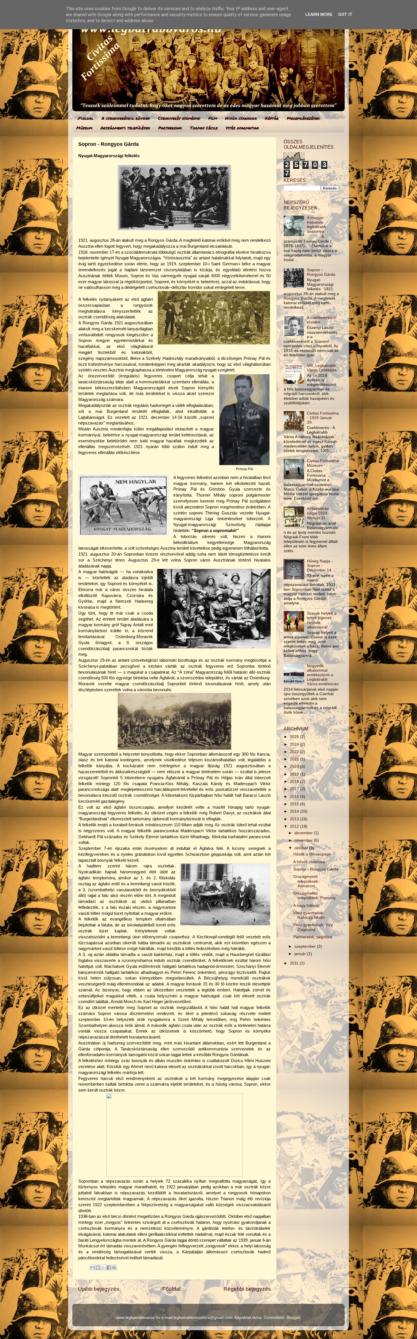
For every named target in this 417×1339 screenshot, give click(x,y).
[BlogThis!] (98, 1267)
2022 (295, 752)
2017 (295, 789)
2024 (295, 744)
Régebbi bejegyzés (247, 1289)
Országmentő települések (125, 128)
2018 (295, 781)
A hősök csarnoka (309, 862)
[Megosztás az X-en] (103, 1267)
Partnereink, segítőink (312, 937)
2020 (295, 766)
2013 (295, 819)
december (304, 833)
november (304, 840)
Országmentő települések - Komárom (307, 881)
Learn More (318, 14)
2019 (295, 774)
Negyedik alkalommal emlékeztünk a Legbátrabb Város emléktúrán (323, 675)
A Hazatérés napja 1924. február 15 (318, 513)
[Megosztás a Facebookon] (108, 1267)
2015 (295, 804)
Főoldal (171, 1289)
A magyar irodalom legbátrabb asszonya (316, 225)
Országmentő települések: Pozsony (314, 895)
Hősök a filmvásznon (311, 854)
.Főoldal (85, 118)
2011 (295, 963)
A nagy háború (306, 905)
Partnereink (170, 128)
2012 (295, 826)
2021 (295, 759)
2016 (295, 796)
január (300, 954)
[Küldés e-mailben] (92, 1267)
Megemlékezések (303, 118)
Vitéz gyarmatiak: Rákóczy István (309, 915)
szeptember (305, 946)
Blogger (293, 1317)
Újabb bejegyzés (98, 1289)
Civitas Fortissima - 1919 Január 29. (323, 417)
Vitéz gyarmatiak (242, 128)
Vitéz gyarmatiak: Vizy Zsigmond (313, 927)
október (301, 848)
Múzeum (84, 128)
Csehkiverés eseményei (179, 118)
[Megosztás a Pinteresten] (114, 1267)
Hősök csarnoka (241, 118)
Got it (345, 14)
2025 (295, 737)
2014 (295, 811)
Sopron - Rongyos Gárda (321, 272)
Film (212, 118)
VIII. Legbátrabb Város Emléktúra (322, 367)
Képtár (272, 118)
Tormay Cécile (204, 128)
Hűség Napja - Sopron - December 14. (320, 565)
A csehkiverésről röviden (126, 118)
